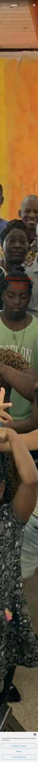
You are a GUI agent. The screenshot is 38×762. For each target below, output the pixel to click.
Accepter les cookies (19, 746)
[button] (35, 734)
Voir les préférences (19, 757)
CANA (14, 5)
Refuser (19, 751)
